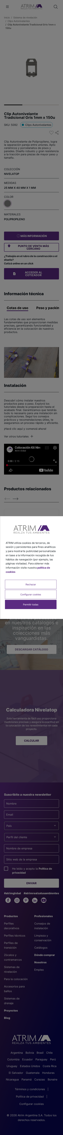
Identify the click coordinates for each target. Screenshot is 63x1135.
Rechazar (31, 584)
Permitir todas (30, 604)
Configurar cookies (30, 594)
